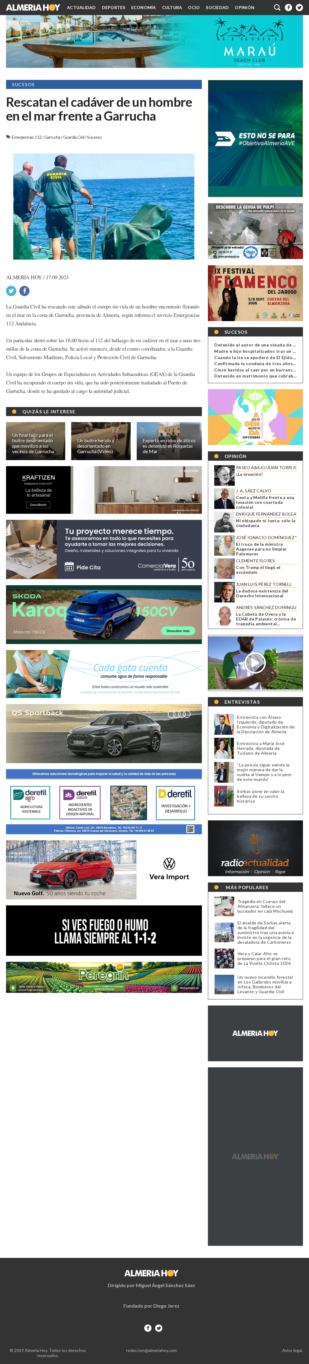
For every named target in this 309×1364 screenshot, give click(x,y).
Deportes (113, 7)
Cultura (172, 7)
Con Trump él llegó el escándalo (258, 570)
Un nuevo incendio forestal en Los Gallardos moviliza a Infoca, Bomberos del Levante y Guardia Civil (265, 984)
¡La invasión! (249, 474)
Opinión (244, 7)
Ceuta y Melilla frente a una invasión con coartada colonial (265, 502)
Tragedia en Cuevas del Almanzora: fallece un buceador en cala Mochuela (265, 906)
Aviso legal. (292, 1350)
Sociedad (217, 7)
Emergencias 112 (27, 137)
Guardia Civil (74, 137)
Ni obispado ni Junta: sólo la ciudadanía (266, 523)
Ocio (194, 7)
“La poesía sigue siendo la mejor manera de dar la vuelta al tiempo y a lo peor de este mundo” (264, 772)
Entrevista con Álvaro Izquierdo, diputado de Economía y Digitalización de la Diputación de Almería (266, 724)
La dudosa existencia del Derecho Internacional (262, 593)
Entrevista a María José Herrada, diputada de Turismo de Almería (261, 748)
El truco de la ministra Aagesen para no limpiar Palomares (261, 549)
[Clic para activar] (277, 7)
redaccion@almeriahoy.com (151, 1350)
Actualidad (81, 7)
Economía (143, 7)
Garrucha (52, 137)
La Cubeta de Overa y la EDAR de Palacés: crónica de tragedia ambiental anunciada (266, 619)
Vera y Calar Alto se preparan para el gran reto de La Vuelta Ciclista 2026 (264, 958)
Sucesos (94, 137)
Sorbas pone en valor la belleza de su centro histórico (260, 796)
